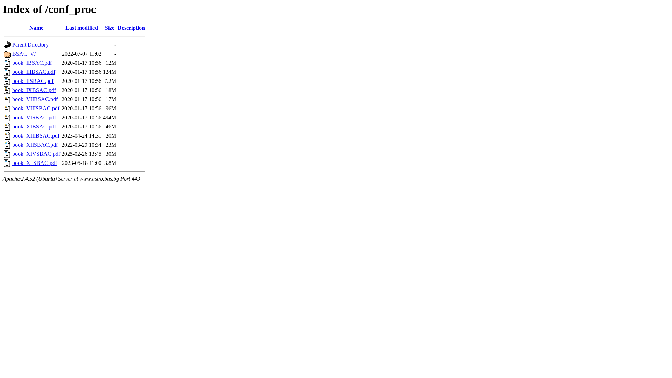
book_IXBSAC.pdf (34, 90)
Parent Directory (30, 45)
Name (36, 28)
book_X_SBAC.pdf (34, 163)
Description (131, 28)
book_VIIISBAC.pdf (35, 108)
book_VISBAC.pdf (34, 117)
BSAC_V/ (24, 54)
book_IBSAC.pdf (32, 63)
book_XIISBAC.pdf (35, 145)
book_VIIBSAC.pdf (35, 99)
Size (109, 28)
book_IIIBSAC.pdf (33, 72)
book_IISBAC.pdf (33, 81)
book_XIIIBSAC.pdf (35, 136)
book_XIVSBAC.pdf (36, 154)
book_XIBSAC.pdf (34, 127)
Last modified (81, 28)
